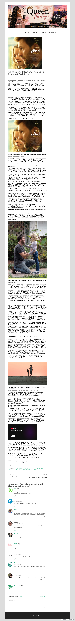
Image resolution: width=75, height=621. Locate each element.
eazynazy (16, 543)
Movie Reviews (36, 32)
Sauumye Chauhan (18, 553)
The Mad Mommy (18, 533)
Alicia (15, 488)
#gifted (31, 468)
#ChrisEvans (26, 468)
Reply (15, 496)
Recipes (43, 32)
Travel (20, 32)
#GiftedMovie (37, 468)
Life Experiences (51, 32)
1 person (19, 580)
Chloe (15, 562)
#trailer (43, 468)
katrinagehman (17, 585)
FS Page (15, 509)
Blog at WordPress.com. (37, 615)
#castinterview (18, 468)
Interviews (27, 32)
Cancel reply (43, 596)
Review (9, 469)
